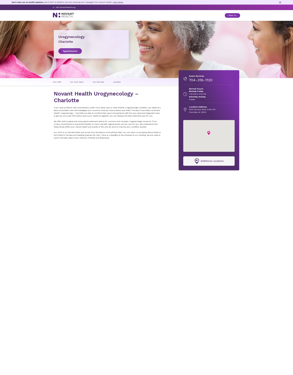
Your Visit (57, 82)
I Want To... (234, 15)
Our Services (98, 82)
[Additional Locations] (208, 161)
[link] (91, 51)
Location (117, 82)
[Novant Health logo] (64, 17)
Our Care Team (77, 82)
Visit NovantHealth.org (65, 7)
